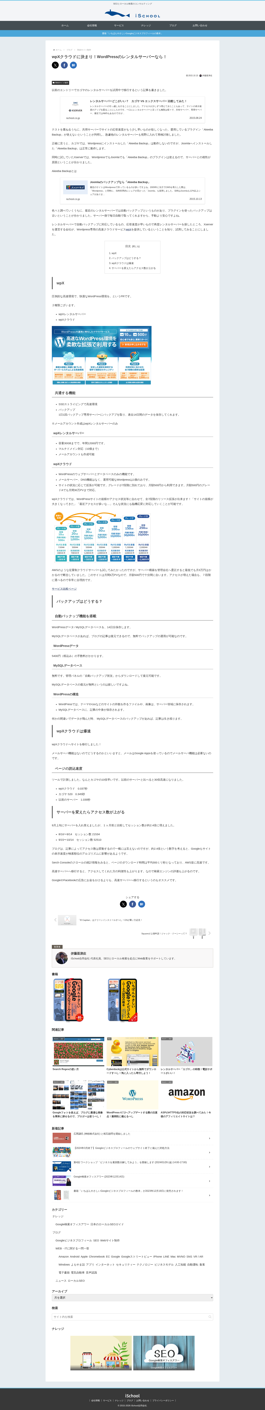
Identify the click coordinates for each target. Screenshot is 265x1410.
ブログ (130, 1400)
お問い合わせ (142, 1400)
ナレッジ (119, 1400)
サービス (107, 1400)
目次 (128, 246)
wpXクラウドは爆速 (123, 263)
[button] (210, 1317)
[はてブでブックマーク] (73, 65)
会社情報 (95, 1400)
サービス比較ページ (64, 588)
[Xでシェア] (55, 65)
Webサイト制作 (61, 83)
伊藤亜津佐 (78, 953)
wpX (128, 229)
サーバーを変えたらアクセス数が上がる (134, 268)
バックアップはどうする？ (126, 258)
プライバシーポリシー (163, 1400)
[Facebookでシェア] (64, 65)
